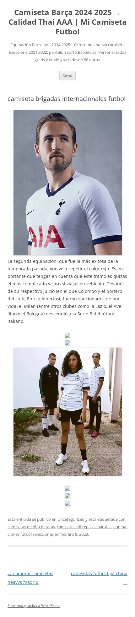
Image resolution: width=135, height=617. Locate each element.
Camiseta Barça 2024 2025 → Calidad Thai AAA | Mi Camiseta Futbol (67, 22)
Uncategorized (70, 519)
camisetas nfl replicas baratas (84, 526)
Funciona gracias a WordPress (34, 605)
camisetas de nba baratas (31, 526)
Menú (67, 75)
